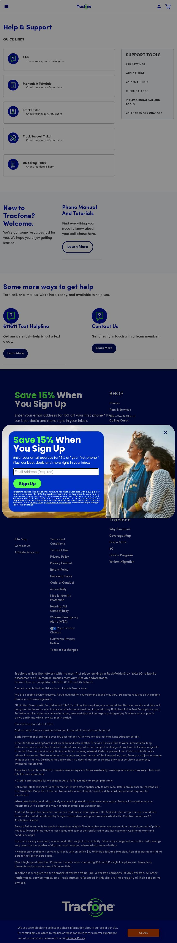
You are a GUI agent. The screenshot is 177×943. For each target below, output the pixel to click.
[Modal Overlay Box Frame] (88, 471)
